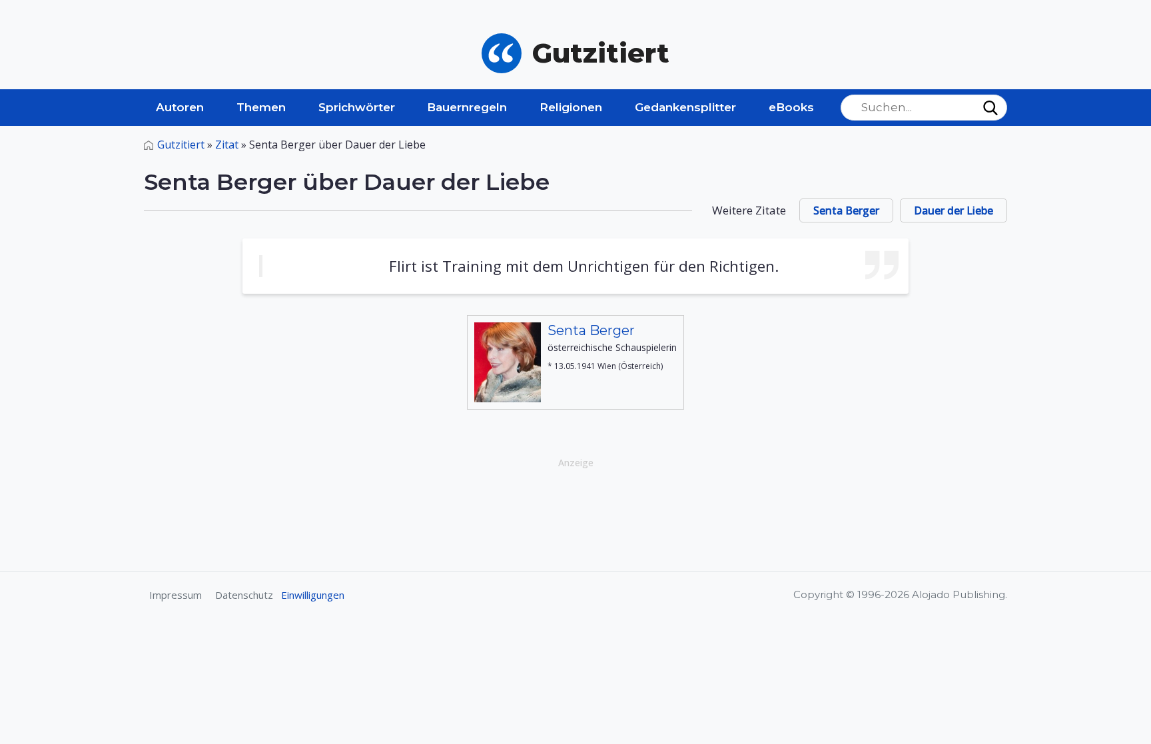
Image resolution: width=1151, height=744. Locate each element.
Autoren (180, 107)
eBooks (791, 107)
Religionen (571, 107)
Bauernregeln (467, 107)
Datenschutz (244, 594)
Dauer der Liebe (953, 210)
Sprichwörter (356, 107)
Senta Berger (846, 210)
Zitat (226, 144)
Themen (261, 107)
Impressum (175, 594)
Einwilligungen (312, 594)
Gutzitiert (180, 144)
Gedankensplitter (685, 107)
